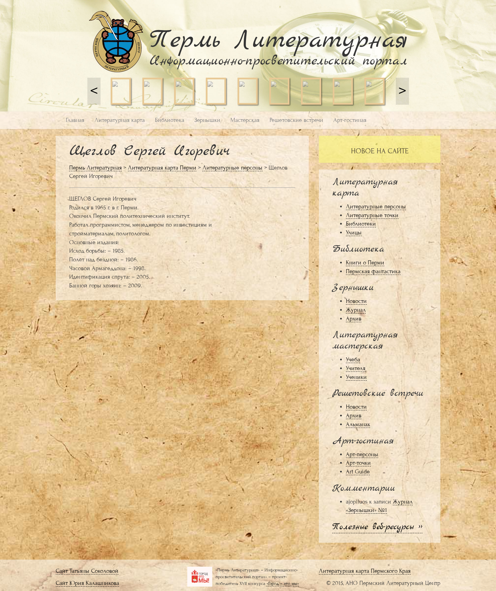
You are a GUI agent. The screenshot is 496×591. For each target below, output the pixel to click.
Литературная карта (119, 120)
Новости (356, 301)
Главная (75, 120)
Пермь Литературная (95, 167)
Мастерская (244, 120)
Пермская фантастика (373, 271)
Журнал (356, 310)
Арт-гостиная (349, 120)
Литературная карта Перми (162, 167)
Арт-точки (358, 463)
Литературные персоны (232, 167)
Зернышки (207, 120)
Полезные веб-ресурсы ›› (377, 527)
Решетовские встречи (296, 120)
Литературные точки (372, 215)
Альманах (358, 424)
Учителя (355, 368)
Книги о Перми (365, 262)
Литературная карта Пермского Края (365, 571)
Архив (353, 318)
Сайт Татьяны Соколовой (87, 571)
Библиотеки (361, 224)
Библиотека (169, 120)
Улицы (354, 232)
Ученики (356, 377)
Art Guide (358, 471)
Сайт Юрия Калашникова (87, 583)
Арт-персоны (362, 454)
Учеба (353, 359)
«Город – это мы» (283, 583)
